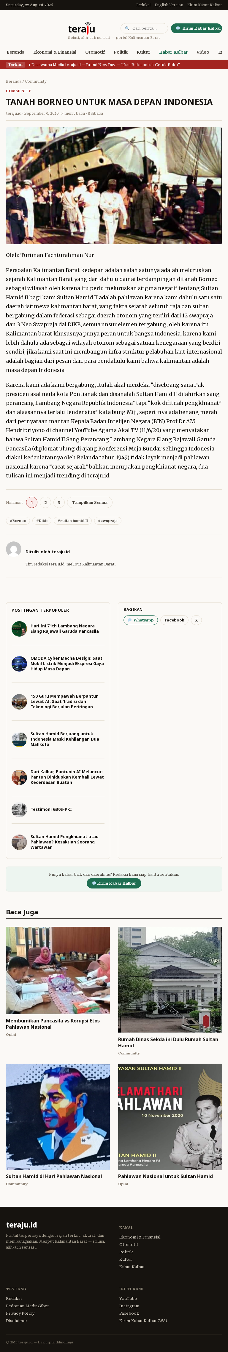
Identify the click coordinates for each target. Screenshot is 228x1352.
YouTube (128, 1298)
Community (36, 81)
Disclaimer (16, 1321)
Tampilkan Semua (89, 502)
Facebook (174, 620)
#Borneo (18, 521)
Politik (121, 52)
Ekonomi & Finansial (54, 52)
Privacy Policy (20, 1313)
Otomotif (95, 52)
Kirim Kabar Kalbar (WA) (143, 1321)
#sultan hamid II (73, 521)
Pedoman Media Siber (27, 1306)
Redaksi (143, 5)
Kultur (143, 52)
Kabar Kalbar (173, 52)
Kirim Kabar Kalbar (204, 5)
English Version (169, 5)
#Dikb (42, 521)
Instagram (129, 1306)
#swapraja (108, 521)
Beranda (15, 52)
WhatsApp (144, 620)
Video (203, 52)
